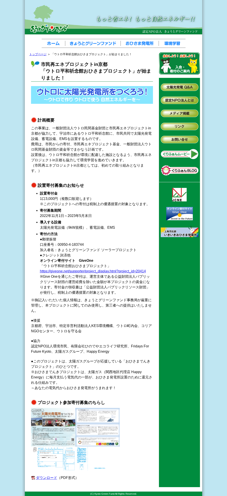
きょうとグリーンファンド (94, 43)
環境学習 (172, 43)
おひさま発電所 (140, 43)
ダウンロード (46, 478)
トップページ (38, 54)
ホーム (54, 43)
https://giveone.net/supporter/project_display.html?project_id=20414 (93, 271)
